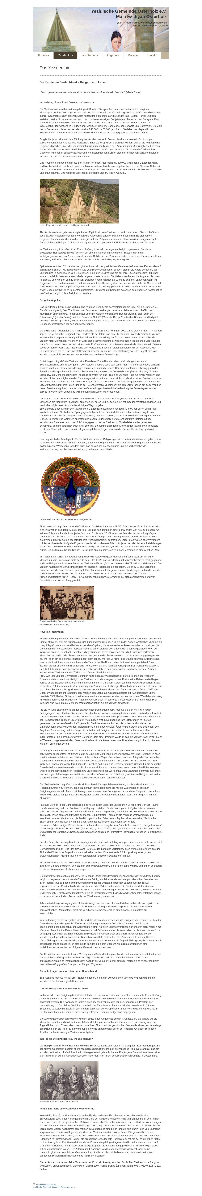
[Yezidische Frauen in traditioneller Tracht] (69, 1080)
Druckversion (42, 1184)
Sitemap (52, 1184)
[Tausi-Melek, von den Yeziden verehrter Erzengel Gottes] (71, 486)
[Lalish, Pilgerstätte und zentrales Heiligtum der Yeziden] (79, 201)
